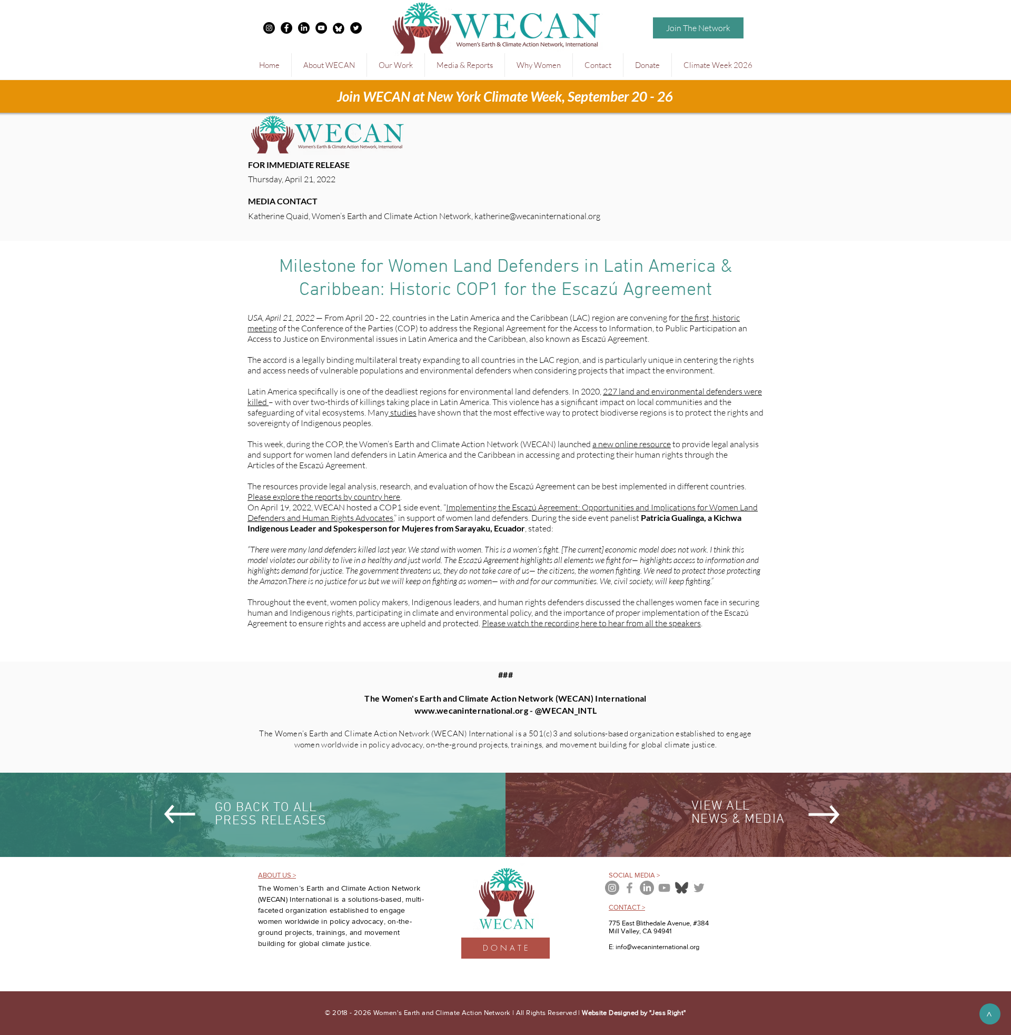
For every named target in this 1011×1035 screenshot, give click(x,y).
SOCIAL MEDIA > (634, 875)
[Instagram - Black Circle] (269, 28)
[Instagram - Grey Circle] (612, 888)
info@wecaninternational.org (657, 947)
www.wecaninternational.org (471, 710)
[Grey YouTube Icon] (664, 888)
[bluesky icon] (682, 888)
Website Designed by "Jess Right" (634, 1013)
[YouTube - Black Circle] (321, 28)
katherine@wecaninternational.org (537, 216)
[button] (328, 65)
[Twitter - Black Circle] (356, 28)
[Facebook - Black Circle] (286, 28)
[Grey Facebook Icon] (629, 888)
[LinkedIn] (304, 28)
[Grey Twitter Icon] (699, 888)
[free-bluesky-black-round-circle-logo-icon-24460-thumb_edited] (338, 28)
